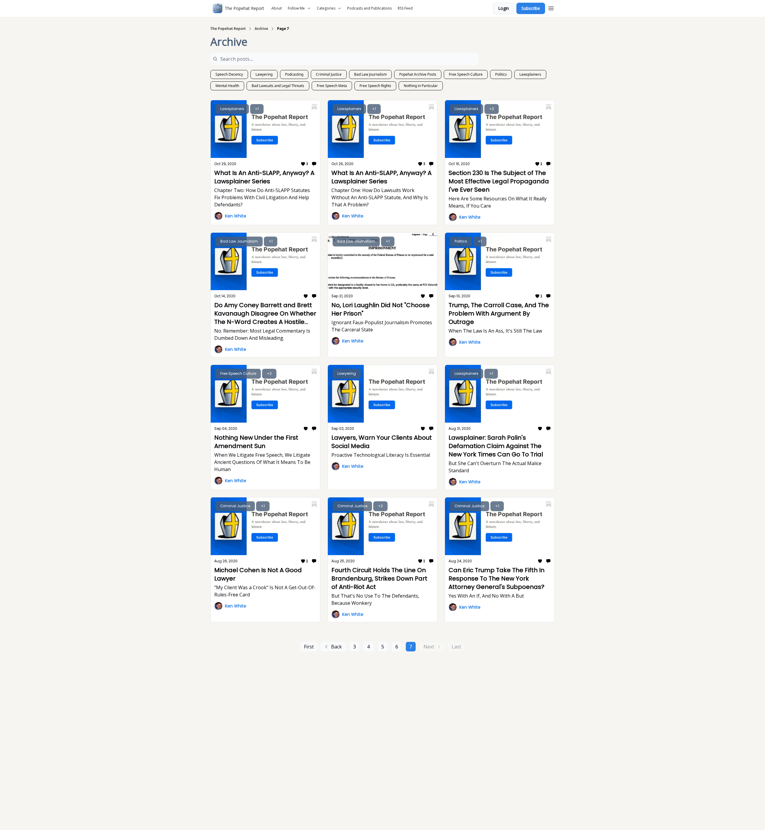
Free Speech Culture (466, 74)
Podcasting (294, 74)
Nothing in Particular (421, 85)
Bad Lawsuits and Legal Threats (278, 85)
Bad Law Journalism (370, 74)
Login (503, 8)
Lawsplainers (530, 74)
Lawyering (264, 74)
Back (336, 646)
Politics (501, 74)
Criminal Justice (329, 74)
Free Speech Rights (375, 85)
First (309, 646)
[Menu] (551, 7)
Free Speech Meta (332, 85)
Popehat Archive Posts (417, 74)
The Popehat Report (228, 28)
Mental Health (227, 85)
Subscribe (530, 8)
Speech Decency (229, 74)
